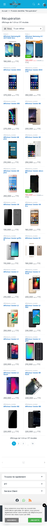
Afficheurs (6, 68)
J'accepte (34, 520)
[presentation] (44, 462)
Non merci (11, 520)
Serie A (5, 34)
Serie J (27, 34)
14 (33, 444)
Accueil (4, 11)
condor (13, 68)
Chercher (33, 4)
